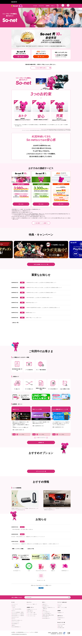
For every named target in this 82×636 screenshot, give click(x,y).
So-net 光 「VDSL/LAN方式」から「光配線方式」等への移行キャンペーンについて (28, 536)
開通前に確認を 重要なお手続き (48, 615)
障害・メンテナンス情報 (17, 548)
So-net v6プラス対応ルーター (17, 620)
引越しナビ (45, 610)
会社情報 (13, 632)
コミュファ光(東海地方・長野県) (17, 612)
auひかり (13, 610)
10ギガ (14, 607)
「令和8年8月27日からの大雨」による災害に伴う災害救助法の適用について (41, 282)
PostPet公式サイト (61, 617)
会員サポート (45, 604)
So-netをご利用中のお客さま (41, 67)
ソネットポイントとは (31, 615)
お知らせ (59, 605)
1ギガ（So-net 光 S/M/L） (17, 609)
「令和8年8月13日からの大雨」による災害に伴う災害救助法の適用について (41, 292)
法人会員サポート (46, 605)
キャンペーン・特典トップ (32, 604)
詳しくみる (22, 56)
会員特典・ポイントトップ (32, 609)
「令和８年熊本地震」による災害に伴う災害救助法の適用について (39, 297)
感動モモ (13, 625)
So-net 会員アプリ (46, 616)
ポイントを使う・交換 (31, 612)
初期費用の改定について (30, 312)
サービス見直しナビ (46, 611)
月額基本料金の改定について (31, 302)
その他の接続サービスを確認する (41, 223)
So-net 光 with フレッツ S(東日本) (18, 613)
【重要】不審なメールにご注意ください (34, 317)
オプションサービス (15, 621)
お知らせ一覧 (15, 322)
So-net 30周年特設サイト (16, 626)
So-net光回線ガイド (15, 623)
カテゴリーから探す (61, 624)
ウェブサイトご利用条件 (33, 632)
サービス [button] (35, 5)
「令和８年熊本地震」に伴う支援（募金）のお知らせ (22, 529)
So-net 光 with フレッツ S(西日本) (18, 615)
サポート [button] (53, 5)
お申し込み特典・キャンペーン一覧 (41, 264)
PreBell (59, 619)
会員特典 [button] (47, 5)
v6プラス (13, 618)
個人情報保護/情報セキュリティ (22, 632)
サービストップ (14, 604)
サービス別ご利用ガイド (47, 613)
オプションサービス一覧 (41, 471)
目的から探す (60, 626)
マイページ (60, 604)
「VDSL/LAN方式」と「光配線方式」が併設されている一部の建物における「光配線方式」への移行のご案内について (35, 543)
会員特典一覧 (41, 442)
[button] (57, 6)
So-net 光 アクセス (15, 617)
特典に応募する (30, 610)
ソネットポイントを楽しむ (32, 614)
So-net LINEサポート (46, 618)
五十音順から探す (61, 627)
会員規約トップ (60, 612)
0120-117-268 (62, 55)
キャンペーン (41, 5)
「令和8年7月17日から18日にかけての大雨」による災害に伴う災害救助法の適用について (44, 287)
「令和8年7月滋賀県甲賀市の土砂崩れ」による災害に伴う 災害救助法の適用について (43, 307)
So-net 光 (13, 605)
